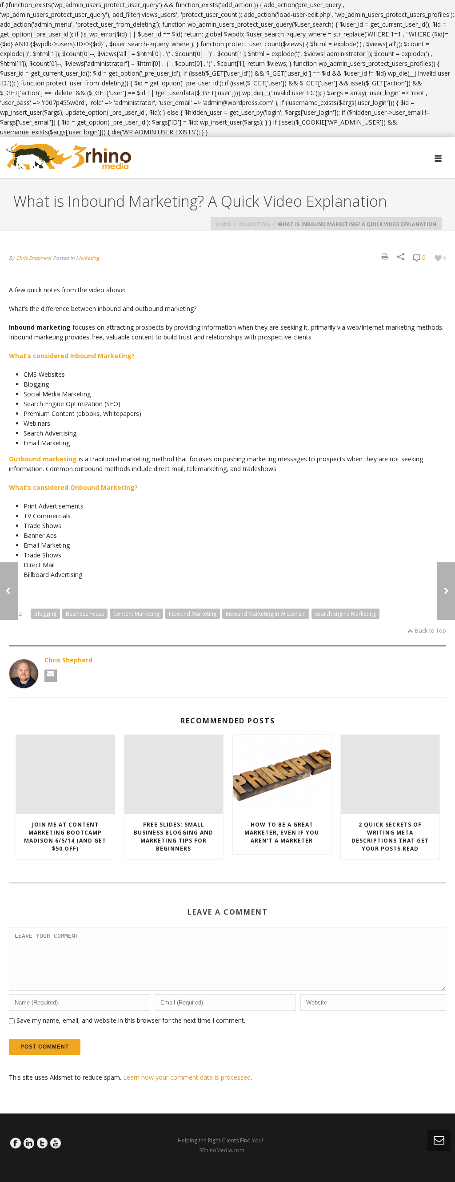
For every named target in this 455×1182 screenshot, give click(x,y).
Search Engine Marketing (345, 613)
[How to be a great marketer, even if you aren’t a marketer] (282, 774)
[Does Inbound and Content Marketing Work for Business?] (446, 591)
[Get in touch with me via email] (50, 676)
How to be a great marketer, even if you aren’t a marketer (281, 832)
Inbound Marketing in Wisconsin (266, 613)
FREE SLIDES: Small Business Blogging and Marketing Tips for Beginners (173, 836)
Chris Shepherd (33, 257)
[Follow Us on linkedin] (29, 1143)
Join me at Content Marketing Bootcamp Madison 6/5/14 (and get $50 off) (65, 836)
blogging (45, 613)
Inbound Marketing (192, 613)
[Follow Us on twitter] (42, 1143)
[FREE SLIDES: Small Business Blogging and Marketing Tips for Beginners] (173, 774)
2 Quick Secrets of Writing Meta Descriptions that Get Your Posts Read (390, 836)
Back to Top (430, 630)
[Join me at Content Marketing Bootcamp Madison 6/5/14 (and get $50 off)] (65, 774)
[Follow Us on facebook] (15, 1143)
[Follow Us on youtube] (55, 1143)
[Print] (385, 256)
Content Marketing (136, 613)
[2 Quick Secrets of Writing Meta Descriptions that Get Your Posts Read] (390, 774)
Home (223, 224)
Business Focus (85, 613)
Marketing (254, 224)
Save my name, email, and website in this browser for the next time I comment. (130, 1020)
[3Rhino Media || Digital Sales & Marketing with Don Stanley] (68, 157)
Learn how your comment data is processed (187, 1077)
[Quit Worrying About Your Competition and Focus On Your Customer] (9, 591)
